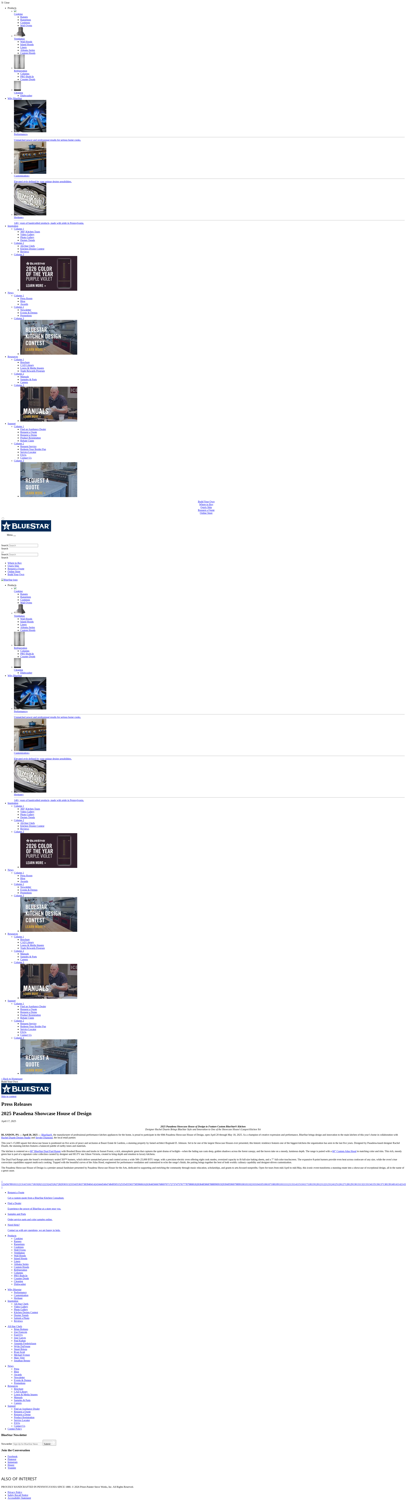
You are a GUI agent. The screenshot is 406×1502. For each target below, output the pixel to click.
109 (277, 1184)
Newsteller (6, 1444)
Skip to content (8, 1096)
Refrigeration (20, 1270)
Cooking (18, 1238)
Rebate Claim (27, 440)
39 (87, 1184)
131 (358, 1184)
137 (381, 1184)
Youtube (12, 1467)
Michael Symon (22, 1355)
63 (148, 1184)
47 (107, 1184)
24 (49, 1184)
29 (62, 1184)
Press (16, 1369)
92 (221, 1184)
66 (155, 1184)
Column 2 (19, 243)
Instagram (12, 1462)
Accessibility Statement (19, 1498)
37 (82, 1184)
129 (351, 1184)
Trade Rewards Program (32, 371)
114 (295, 1184)
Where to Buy (206, 504)
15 (26, 1184)
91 (219, 1184)
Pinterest (12, 1459)
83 (199, 1184)
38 (84, 1184)
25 (51, 1184)
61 (143, 1184)
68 (161, 1184)
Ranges (24, 17)
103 (254, 1184)
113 (291, 1184)
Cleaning (18, 1281)
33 (72, 1184)
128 (347, 1184)
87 (209, 1184)
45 (102, 1184)
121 (320, 1184)
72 (171, 1184)
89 (214, 1184)
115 (298, 1184)
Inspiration (13, 226)
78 (186, 1184)
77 (183, 1184)
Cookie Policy (15, 1428)
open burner (172, 1478)
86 (206, 1184)
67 (158, 1184)
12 (18, 1184)
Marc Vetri (19, 1357)
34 (74, 1184)
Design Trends (27, 240)
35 (77, 1184)
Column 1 (19, 228)
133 (366, 1184)
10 (14, 1184)
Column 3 (19, 254)
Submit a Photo (21, 1318)
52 (120, 1184)
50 (115, 1184)
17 (31, 1184)
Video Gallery (27, 234)
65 (153, 1184)
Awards (24, 304)
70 (166, 1184)
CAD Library (27, 365)
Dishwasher (26, 95)
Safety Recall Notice (18, 1495)
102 (250, 1184)
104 (258, 1184)
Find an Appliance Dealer (33, 429)
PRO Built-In (27, 76)
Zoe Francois (20, 1332)
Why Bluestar (14, 1289)
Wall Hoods (26, 41)
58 (135, 1184)
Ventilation (19, 1252)
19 (36, 1184)
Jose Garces (20, 1337)
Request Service (28, 446)
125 (335, 1184)
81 (194, 1184)
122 (324, 1184)
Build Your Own (206, 501)
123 (328, 1184)
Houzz (11, 1465)
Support (12, 423)
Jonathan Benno (22, 1360)
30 (64, 1184)
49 (112, 1184)
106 (265, 1184)
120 (317, 1184)
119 (313, 1184)
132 (362, 1184)
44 (100, 1184)
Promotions (26, 315)
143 (404, 1184)
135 (373, 1184)
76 (181, 1184)
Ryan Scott (19, 1352)
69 (163, 1184)
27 (57, 1184)
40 (89, 1184)
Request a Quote (28, 432)
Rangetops (25, 19)
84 (201, 1184)
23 (46, 1184)
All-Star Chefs (27, 246)
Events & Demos (28, 312)
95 (229, 1184)
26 (54, 1184)
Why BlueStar (15, 98)
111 (284, 1184)
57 (133, 1184)
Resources (13, 356)
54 (125, 1184)
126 (339, 1184)
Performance (20, 1292)
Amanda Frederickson (25, 1343)
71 (168, 1184)
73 (173, 1184)
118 (309, 1184)
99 (239, 1184)
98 (237, 1184)
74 (176, 1184)
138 (385, 1184)
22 (44, 1184)
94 (227, 1184)
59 (138, 1184)
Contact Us (26, 457)
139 (389, 1184)
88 (211, 1184)
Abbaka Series (27, 50)
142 (400, 1184)
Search (4, 545)
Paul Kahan (20, 1340)
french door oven (56, 1478)
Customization (21, 1295)
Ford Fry (18, 1335)
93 (224, 1184)
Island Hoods (27, 44)
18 (34, 1184)
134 (370, 1184)
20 (39, 1184)
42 (95, 1184)
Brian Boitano (21, 1329)
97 (234, 1184)
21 (41, 1184)
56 (130, 1184)
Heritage (18, 1298)
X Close (5, 2)
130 (355, 1184)
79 (188, 1184)
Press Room (26, 298)
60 (140, 1184)
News (10, 292)
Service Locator (28, 452)
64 (150, 1184)
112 (287, 1184)
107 (269, 1184)
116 (302, 1184)
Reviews (24, 251)
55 (128, 1184)
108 (273, 1184)
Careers (24, 382)
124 (332, 1184)
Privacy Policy (15, 1492)
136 (377, 1184)
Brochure (25, 362)
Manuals (24, 376)
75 (178, 1184)
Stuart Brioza (20, 1349)
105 (261, 1184)
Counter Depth (27, 79)
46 (105, 1184)
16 (29, 1184)
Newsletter (25, 309)
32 (69, 1184)
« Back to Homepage (12, 1078)
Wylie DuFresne (22, 1346)
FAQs (23, 455)
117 (306, 1184)
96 (232, 1184)
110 (280, 1184)
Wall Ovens (26, 25)
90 (216, 1184)
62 (145, 1184)
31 (67, 1184)
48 (110, 1184)
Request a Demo (28, 435)
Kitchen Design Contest (32, 248)
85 (204, 1184)
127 (343, 1184)
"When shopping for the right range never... (116, 1478)
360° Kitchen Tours (30, 231)
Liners (23, 47)
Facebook (12, 1456)
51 (117, 1184)
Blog (22, 301)
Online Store (206, 513)
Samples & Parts (28, 379)
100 (243, 1184)
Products (12, 1235)
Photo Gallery (27, 237)
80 (191, 1184)
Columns (24, 73)
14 (24, 1184)
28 (59, 1184)
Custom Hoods (27, 53)
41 (92, 1184)
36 (79, 1184)
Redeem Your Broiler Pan (33, 449)
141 (396, 1184)
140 (392, 1184)
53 (122, 1184)
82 (196, 1184)
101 (246, 1184)
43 (97, 1184)
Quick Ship (206, 507)
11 (16, 1184)
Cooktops (25, 22)
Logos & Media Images (32, 368)
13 (21, 1184)
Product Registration (30, 437)
